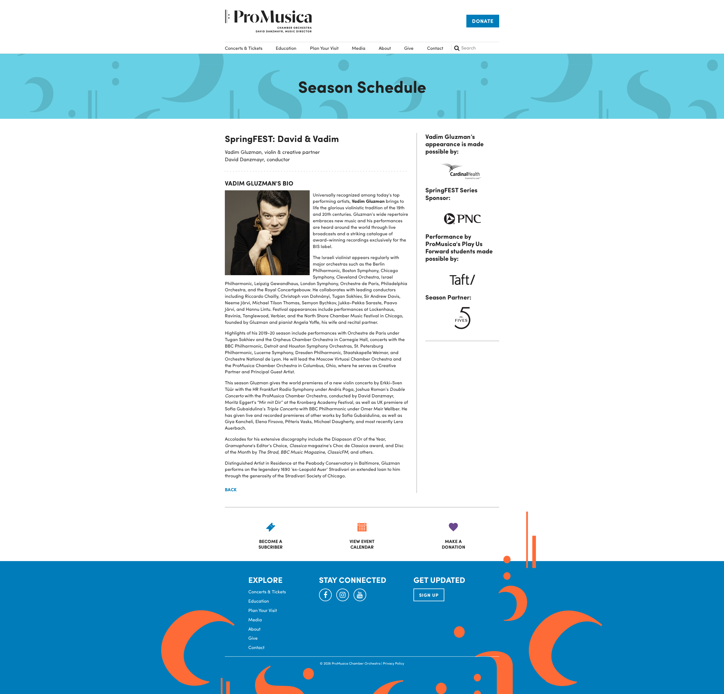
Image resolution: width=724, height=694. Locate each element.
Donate (483, 21)
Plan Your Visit (324, 48)
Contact (435, 48)
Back (231, 489)
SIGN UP (429, 595)
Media (358, 48)
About (385, 48)
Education (286, 48)
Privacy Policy (393, 663)
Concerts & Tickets (243, 48)
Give (408, 48)
